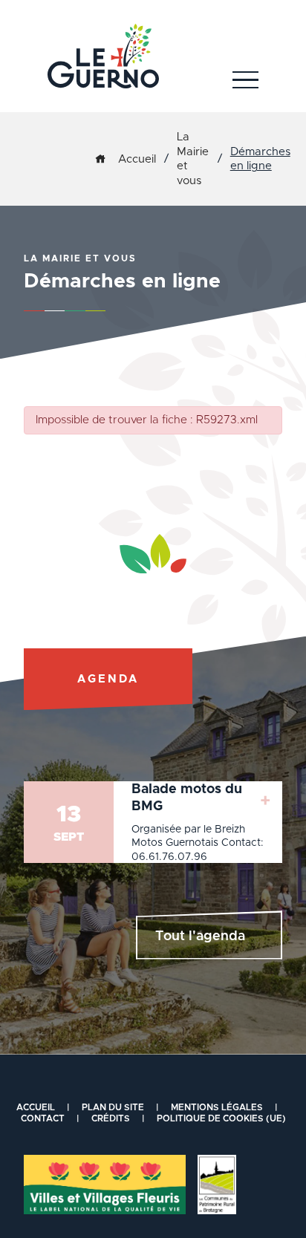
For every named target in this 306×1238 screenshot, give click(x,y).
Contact (43, 1118)
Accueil (137, 159)
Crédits (110, 1118)
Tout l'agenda (200, 936)
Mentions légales (217, 1107)
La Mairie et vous (193, 158)
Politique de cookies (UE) (221, 1118)
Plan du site (113, 1107)
